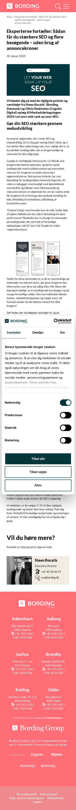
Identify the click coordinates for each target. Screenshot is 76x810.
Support (37, 802)
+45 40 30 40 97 (51, 571)
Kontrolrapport (48, 794)
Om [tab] (62, 332)
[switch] (65, 415)
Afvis (38, 485)
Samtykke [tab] (14, 332)
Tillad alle (38, 458)
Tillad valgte (38, 472)
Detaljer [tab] (38, 332)
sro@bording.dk (50, 577)
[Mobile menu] (66, 7)
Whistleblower (55, 798)
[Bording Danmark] (23, 6)
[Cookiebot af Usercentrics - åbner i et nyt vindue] (54, 321)
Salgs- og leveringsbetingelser (27, 798)
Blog (9, 16)
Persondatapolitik (26, 794)
